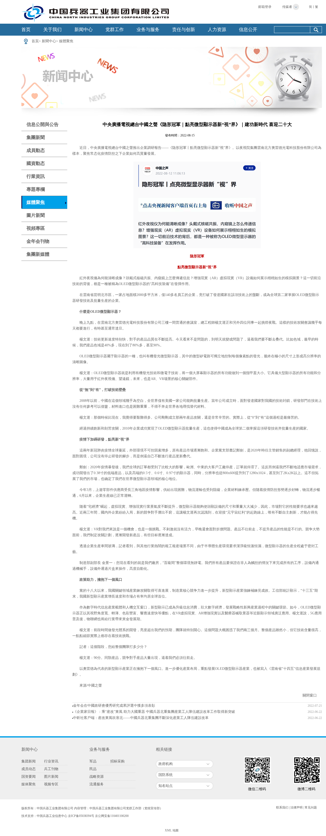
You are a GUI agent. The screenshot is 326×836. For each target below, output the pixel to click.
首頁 (35, 41)
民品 (93, 769)
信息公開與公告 (42, 124)
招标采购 (117, 761)
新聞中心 (49, 41)
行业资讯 (51, 761)
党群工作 (114, 29)
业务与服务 (148, 29)
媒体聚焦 (28, 784)
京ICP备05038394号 (81, 816)
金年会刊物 (37, 241)
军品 (93, 761)
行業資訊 (35, 176)
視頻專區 (35, 228)
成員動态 (35, 150)
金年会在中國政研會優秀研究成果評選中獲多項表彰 (114, 705)
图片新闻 (51, 776)
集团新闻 (28, 761)
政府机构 (165, 764)
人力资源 (217, 29)
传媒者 (287, 7)
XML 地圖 (172, 830)
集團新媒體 (37, 254)
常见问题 (311, 807)
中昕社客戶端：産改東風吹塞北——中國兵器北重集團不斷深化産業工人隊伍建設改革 (141, 718)
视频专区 (51, 784)
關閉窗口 (310, 695)
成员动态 (28, 769)
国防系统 (165, 775)
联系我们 (282, 807)
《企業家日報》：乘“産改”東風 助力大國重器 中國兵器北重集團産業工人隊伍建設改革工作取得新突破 (154, 712)
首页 (26, 29)
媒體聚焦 (66, 41)
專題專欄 (35, 189)
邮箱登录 (264, 7)
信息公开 (248, 29)
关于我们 (52, 29)
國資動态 (35, 163)
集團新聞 (35, 137)
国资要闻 (28, 776)
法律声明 (296, 807)
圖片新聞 (35, 215)
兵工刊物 (51, 769)
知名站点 (165, 786)
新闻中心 (83, 29)
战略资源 (96, 776)
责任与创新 (183, 29)
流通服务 (96, 784)
